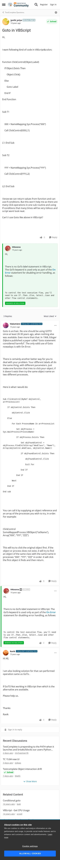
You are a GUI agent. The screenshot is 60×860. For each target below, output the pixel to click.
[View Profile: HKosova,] (8, 248)
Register (44, 4)
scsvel (19, 814)
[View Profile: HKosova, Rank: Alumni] (6, 591)
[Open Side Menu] (4, 4)
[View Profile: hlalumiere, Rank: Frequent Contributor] (6, 325)
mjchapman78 (21, 753)
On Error (51, 612)
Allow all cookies (30, 854)
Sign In (53, 4)
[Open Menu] (56, 12)
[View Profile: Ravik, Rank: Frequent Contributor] (6, 653)
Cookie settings (30, 846)
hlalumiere (15, 323)
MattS (17, 776)
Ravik (12, 651)
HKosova (16, 247)
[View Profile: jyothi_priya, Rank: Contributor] (5, 21)
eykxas (18, 763)
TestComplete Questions (14, 12)
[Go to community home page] (18, 4)
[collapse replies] (30, 321)
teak (19, 804)
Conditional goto (12, 800)
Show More (31, 781)
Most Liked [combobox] (50, 316)
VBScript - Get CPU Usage (16, 810)
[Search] (36, 4)
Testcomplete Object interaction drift (22, 769)
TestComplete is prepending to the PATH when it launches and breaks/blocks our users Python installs (28, 748)
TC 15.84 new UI (11, 759)
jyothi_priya (16, 20)
